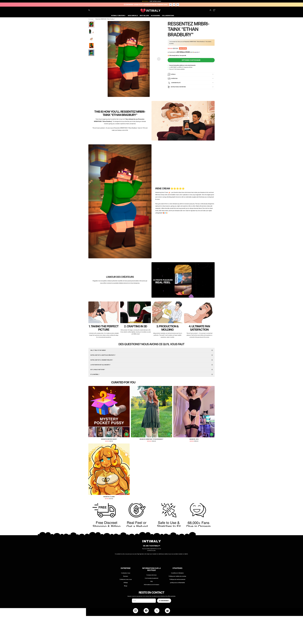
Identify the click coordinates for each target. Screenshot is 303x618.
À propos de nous (151, 575)
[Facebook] (146, 610)
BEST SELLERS (177, 15)
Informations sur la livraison (151, 584)
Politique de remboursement (177, 579)
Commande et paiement (151, 578)
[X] (156, 610)
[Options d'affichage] (126, 434)
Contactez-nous (125, 573)
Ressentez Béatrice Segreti (109, 439)
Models (183, 15)
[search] (89, 10)
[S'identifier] (210, 10)
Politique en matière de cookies (177, 576)
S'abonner (164, 600)
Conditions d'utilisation (177, 573)
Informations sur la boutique (151, 569)
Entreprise (125, 568)
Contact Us (189, 14)
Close (125, 572)
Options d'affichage (191, 60)
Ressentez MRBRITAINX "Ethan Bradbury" (151, 439)
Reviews (125, 576)
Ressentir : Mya (194, 439)
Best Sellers (144, 15)
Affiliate (125, 582)
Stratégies (177, 568)
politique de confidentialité (177, 582)
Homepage (91, 19)
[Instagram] (135, 610)
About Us (183, 14)
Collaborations (168, 15)
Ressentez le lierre (109, 496)
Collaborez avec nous (126, 579)
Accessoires (155, 15)
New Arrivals (133, 15)
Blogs (125, 586)
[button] (159, 59)
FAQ (151, 581)
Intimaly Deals (177, 14)
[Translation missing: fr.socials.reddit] (167, 610)
